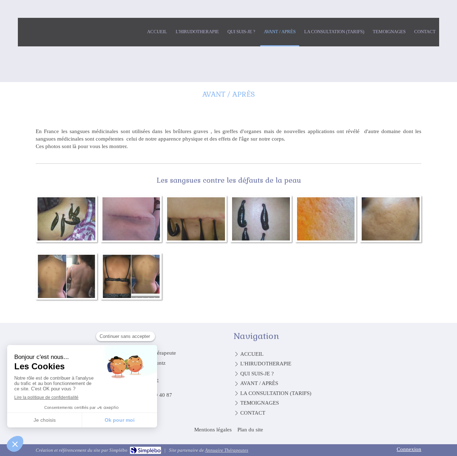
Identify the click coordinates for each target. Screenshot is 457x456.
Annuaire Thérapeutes (226, 450)
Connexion (409, 449)
